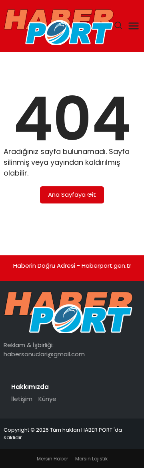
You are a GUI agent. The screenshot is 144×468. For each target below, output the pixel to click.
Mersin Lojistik (91, 458)
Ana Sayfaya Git (72, 194)
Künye (47, 399)
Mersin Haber (52, 458)
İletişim (21, 399)
